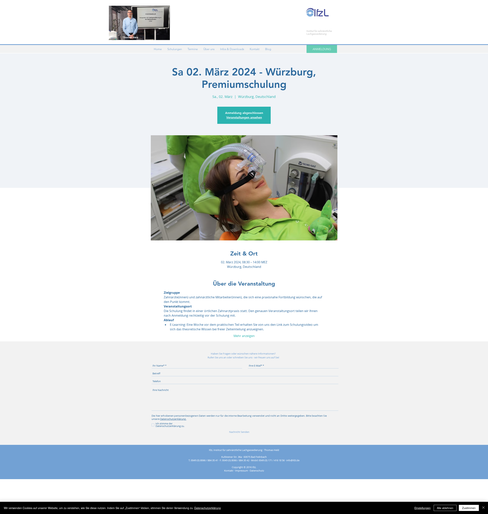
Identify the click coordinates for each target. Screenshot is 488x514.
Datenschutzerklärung (207, 508)
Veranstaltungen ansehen (244, 117)
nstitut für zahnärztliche (319, 31)
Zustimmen (469, 508)
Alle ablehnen (445, 508)
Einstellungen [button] (422, 508)
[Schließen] (483, 508)
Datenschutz (257, 470)
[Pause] (113, 34)
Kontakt (228, 470)
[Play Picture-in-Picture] (158, 34)
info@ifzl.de (292, 460)
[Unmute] (120, 34)
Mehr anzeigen (244, 336)
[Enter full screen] (164, 34)
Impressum (241, 470)
